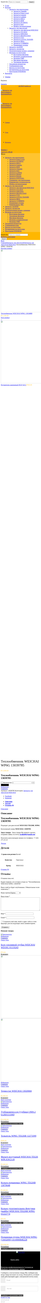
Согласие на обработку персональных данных (17, 1268)
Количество (7, 783)
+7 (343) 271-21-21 (8, 86)
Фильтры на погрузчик (17, 53)
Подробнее (5, 1121)
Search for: (4, 2)
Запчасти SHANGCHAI (22, 36)
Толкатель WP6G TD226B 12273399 (18, 1135)
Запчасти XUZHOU (20, 22)
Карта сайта (15, 1260)
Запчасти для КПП (16, 47)
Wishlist (7, 77)
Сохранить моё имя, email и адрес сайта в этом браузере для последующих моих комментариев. (18, 922)
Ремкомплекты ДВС (16, 205)
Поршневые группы (20, 45)
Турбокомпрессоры (16, 66)
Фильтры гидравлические (22, 56)
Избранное (5, 787)
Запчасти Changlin (19, 11)
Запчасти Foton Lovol (21, 13)
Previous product (6, 248)
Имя (3, 914)
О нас (7, 5)
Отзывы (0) (9, 805)
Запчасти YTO (18, 37)
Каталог (8, 7)
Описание (8, 801)
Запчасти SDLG (19, 19)
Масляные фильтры (20, 60)
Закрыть (4, 84)
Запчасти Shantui (15, 174)
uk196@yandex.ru (25, 86)
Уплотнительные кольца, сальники (21, 51)
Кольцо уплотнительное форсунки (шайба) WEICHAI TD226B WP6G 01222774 (18, 1211)
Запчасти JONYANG (16, 178)
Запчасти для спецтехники (18, 9)
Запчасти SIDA (18, 41)
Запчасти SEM (18, 21)
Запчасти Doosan (15, 176)
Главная (7, 122)
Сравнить (4, 789)
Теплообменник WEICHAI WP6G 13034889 (16, 313)
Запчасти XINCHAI (20, 34)
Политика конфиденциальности (12, 1267)
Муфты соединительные (22, 26)
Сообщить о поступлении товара (12, 1123)
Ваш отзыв (5, 896)
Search (31, 2)
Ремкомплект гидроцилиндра (19, 182)
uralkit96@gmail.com (27, 834)
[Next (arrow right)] (4, 1301)
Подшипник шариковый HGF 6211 (13, 385)
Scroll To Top (5, 1297)
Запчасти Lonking (19, 17)
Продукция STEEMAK (17, 71)
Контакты (8, 73)
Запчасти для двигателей (18, 28)
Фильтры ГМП (18, 58)
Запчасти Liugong (19, 15)
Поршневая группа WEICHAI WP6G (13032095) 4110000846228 (19, 1238)
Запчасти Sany (18, 24)
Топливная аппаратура (17, 64)
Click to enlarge (6, 756)
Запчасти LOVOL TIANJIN (23, 39)
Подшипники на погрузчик (19, 70)
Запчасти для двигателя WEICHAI (25, 30)
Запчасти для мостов (16, 49)
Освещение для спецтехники (19, 180)
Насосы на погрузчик (17, 68)
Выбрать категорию (8, 237)
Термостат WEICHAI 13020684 (16, 1091)
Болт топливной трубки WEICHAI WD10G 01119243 (18, 946)
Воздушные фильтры (20, 54)
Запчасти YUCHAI (20, 32)
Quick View (5, 940)
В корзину (5, 785)
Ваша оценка (5, 893)
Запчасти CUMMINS (20, 43)
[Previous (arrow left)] (2, 1301)
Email (3, 917)
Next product (5, 318)
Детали (8, 803)
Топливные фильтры (20, 62)
